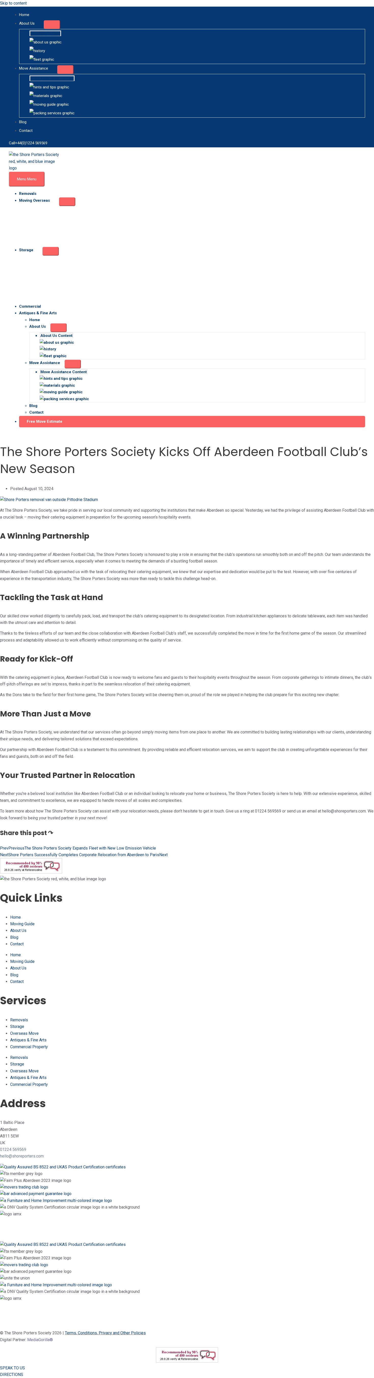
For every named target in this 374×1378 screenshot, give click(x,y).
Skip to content (13, 3)
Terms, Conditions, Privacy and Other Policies (105, 1332)
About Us (18, 930)
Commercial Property (29, 1046)
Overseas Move (24, 1033)
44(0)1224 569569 (32, 143)
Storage (17, 1026)
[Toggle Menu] (52, 24)
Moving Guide (22, 923)
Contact (17, 944)
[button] (192, 421)
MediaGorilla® (40, 1339)
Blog (14, 937)
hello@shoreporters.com (22, 1156)
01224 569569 (13, 1149)
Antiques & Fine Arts (28, 1040)
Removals (19, 1019)
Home (15, 917)
